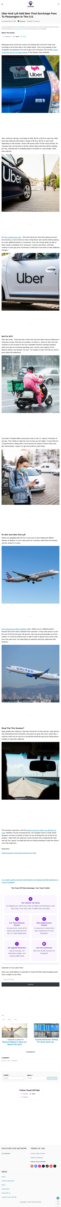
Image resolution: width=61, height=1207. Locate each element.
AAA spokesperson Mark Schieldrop (14, 629)
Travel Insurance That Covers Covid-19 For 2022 (19, 853)
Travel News (5, 1189)
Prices (9, 1019)
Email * (30, 1075)
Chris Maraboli (36, 21)
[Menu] (2, 4)
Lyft (3, 1019)
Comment (5, 1058)
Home (3, 1177)
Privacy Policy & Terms (37, 1153)
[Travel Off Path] (30, 4)
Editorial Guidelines (36, 1157)
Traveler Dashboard (8, 1181)
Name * (6, 1075)
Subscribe (30, 984)
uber (16, 1019)
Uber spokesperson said (12, 237)
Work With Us (6, 1193)
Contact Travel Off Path (9, 1197)
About (3, 1185)
